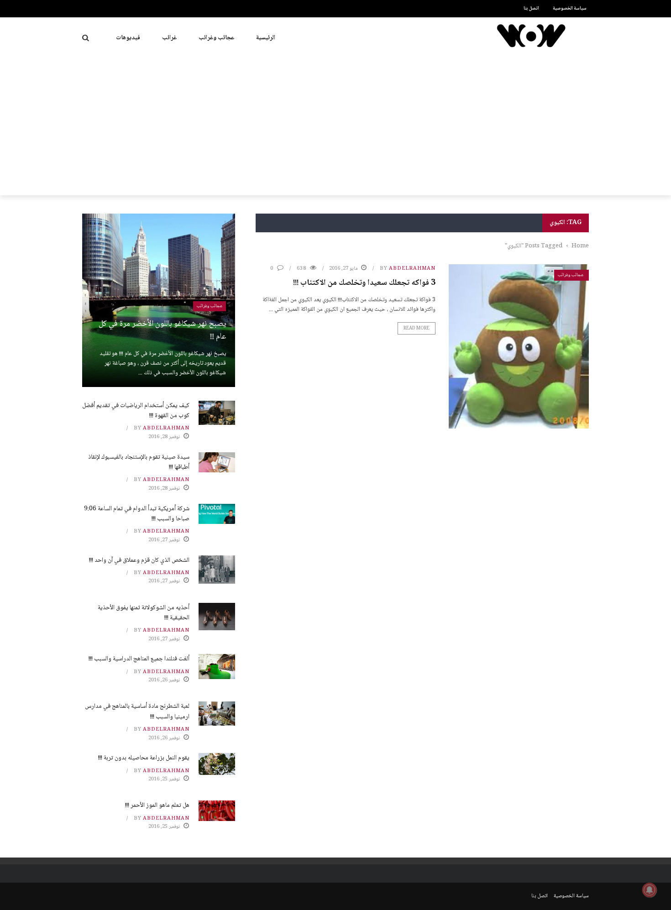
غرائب (169, 37)
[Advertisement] (335, 127)
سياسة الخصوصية (570, 8)
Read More (417, 328)
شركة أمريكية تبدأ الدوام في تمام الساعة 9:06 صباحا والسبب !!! (136, 513)
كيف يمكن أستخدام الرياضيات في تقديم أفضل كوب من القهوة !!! (135, 410)
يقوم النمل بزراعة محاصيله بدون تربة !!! (143, 758)
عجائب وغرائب (216, 37)
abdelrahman (412, 268)
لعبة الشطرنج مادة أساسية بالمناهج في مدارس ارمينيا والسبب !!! (137, 711)
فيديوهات (128, 37)
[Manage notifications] (649, 890)
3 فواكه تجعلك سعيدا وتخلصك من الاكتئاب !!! (364, 283)
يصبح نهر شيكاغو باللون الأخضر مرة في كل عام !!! (162, 330)
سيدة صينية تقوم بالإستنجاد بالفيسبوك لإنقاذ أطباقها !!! (138, 462)
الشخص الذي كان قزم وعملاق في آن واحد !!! (139, 560)
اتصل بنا (531, 8)
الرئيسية (265, 37)
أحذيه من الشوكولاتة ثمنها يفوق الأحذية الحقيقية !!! (143, 612)
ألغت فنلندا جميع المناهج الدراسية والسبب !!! (139, 659)
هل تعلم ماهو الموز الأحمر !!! (157, 805)
